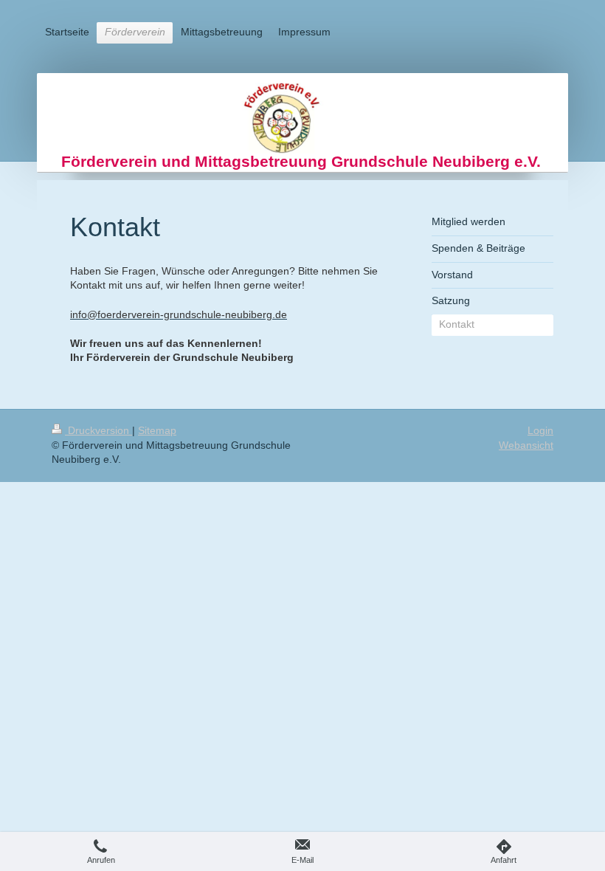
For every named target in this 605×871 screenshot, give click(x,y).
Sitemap (157, 430)
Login (540, 430)
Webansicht (526, 445)
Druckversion (98, 430)
